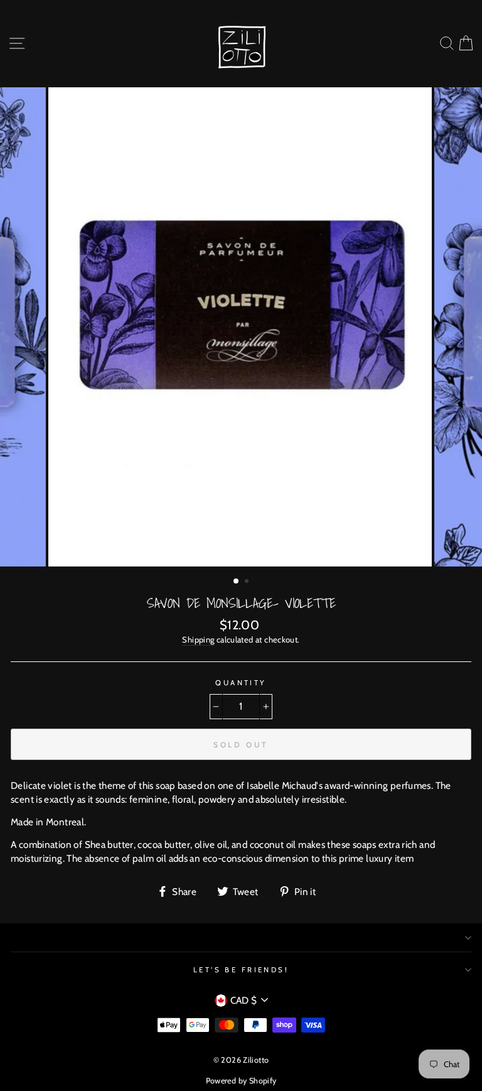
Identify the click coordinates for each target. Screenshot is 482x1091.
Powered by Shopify (241, 1080)
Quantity (241, 682)
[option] (241, 327)
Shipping (198, 639)
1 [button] (236, 581)
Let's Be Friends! (241, 969)
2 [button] (248, 582)
